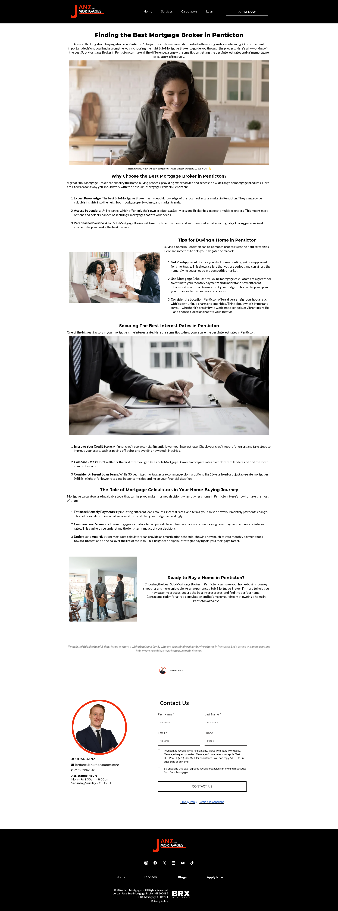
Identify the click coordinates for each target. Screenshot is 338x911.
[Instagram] (146, 862)
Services (167, 11)
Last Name (213, 714)
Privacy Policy (159, 901)
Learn (210, 11)
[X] (164, 862)
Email (162, 733)
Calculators (189, 11)
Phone (209, 733)
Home (148, 11)
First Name (166, 714)
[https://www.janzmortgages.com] (87, 11)
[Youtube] (182, 862)
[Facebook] (155, 862)
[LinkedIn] (173, 862)
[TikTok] (191, 862)
